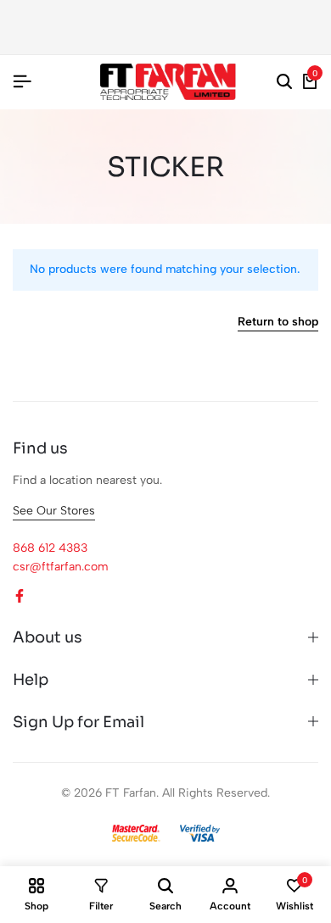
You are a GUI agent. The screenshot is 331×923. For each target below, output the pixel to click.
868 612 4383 (50, 548)
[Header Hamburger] (22, 82)
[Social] (19, 596)
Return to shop (278, 322)
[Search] (284, 82)
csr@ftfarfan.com (61, 566)
